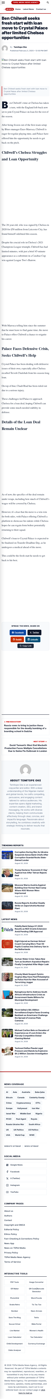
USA (8, 1135)
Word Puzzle (36, 1298)
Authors (8, 1215)
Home (18, 9)
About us (8, 1211)
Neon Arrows (36, 1311)
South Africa (34, 1124)
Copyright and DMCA (14, 1225)
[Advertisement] (25, 176)
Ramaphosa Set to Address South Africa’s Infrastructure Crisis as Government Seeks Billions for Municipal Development (31, 996)
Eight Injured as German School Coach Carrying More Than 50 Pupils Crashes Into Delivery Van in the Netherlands (32, 945)
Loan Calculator (14, 1337)
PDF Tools (14, 1282)
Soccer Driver (14, 1324)
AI (7, 1092)
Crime (9, 1103)
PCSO (8, 1119)
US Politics (33, 1130)
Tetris (36, 1317)
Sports (9, 9)
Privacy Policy (11, 1252)
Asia (15, 1092)
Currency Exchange (36, 1344)
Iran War (36, 1108)
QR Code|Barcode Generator (36, 1290)
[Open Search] (48, 3)
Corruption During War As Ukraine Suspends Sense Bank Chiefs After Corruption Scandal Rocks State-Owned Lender (31, 856)
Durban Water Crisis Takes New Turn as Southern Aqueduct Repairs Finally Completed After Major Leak (32, 961)
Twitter (36, 632)
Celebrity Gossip (36, 1097)
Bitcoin (9, 1097)
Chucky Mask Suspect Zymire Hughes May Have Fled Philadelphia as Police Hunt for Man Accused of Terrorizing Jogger (32, 978)
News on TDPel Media (15, 1248)
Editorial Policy (11, 1229)
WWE (31, 1135)
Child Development (15, 1344)
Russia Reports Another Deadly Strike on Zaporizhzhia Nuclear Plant (30, 906)
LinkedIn (34, 639)
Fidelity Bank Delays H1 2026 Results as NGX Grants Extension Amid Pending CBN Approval (31, 929)
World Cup (20, 1135)
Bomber (14, 1311)
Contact (8, 1220)
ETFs (38, 1103)
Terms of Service (12, 1262)
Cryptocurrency (23, 1103)
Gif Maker (15, 1289)
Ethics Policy (10, 1234)
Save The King (15, 1317)
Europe (9, 1108)
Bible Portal (36, 1324)
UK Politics (19, 1130)
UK (7, 1130)
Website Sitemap (12, 1146)
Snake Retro (14, 1305)
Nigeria (39, 1113)
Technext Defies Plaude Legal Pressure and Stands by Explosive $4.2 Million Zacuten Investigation (31, 1051)
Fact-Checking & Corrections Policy (21, 1238)
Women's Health (36, 1331)
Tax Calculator (36, 1337)
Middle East (25, 1113)
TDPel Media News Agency (25, 2)
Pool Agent (21, 1119)
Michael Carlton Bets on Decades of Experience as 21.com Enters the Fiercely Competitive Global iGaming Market (32, 1034)
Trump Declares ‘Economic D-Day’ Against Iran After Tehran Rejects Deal (31, 873)
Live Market (15, 1331)
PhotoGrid (14, 1298)
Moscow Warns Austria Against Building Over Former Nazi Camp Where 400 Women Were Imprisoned (30, 889)
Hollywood (22, 1108)
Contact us (41, 9)
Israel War (10, 1113)
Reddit (19, 639)
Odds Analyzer (14, 1350)
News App (9, 1243)
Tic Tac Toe (36, 1305)
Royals (34, 1119)
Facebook (19, 632)
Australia (26, 1092)
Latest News (28, 9)
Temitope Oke (20, 47)
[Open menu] (3, 2)
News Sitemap (32, 1146)
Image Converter (36, 1282)
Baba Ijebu (40, 1092)
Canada (21, 1097)
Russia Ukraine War (15, 1124)
